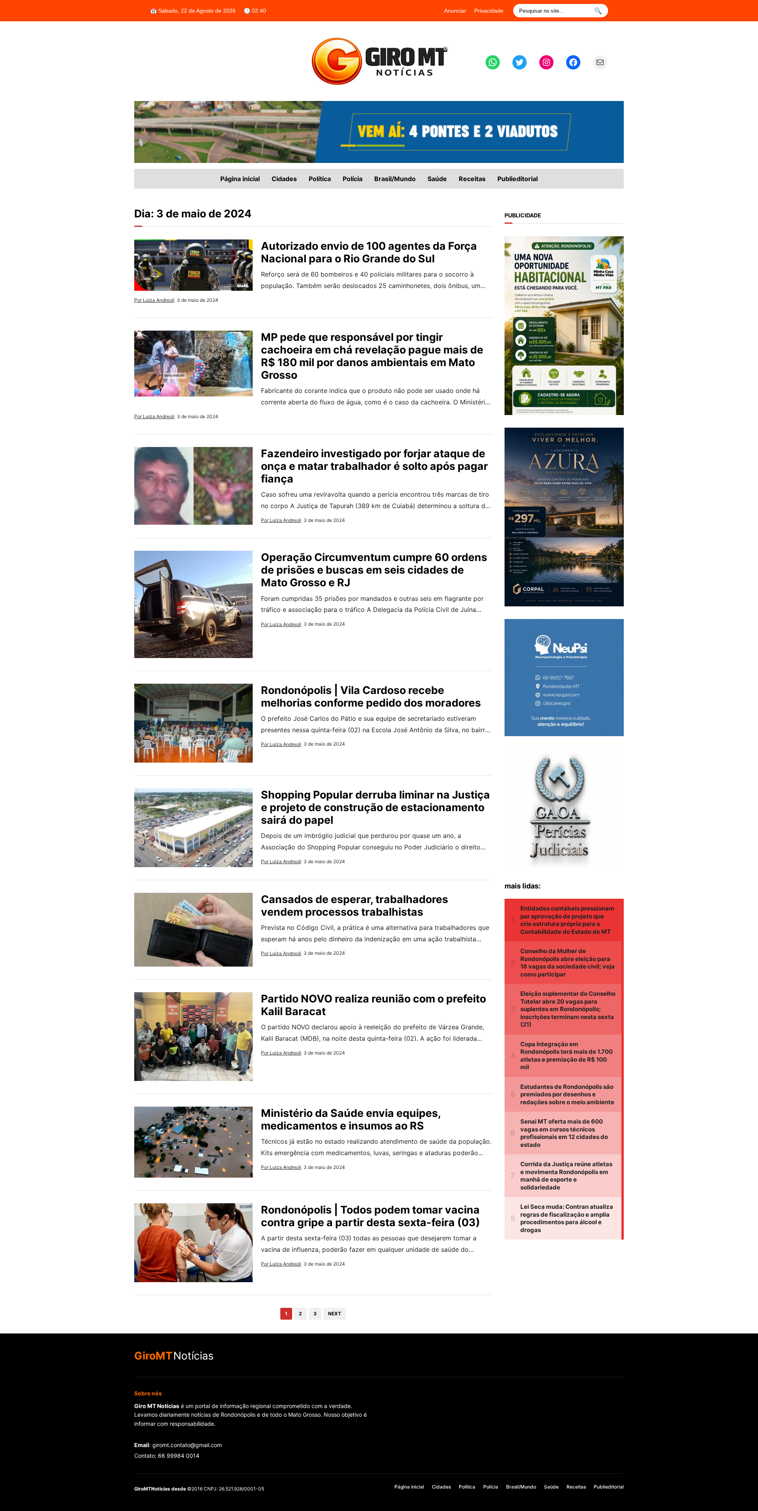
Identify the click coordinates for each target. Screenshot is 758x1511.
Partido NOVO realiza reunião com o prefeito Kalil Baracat (373, 1004)
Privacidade (488, 10)
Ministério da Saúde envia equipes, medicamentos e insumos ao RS (351, 1119)
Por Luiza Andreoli (154, 300)
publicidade (523, 215)
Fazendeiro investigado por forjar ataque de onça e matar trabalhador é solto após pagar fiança (374, 466)
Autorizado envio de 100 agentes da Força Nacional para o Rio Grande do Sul (369, 252)
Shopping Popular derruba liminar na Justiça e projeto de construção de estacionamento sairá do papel (375, 807)
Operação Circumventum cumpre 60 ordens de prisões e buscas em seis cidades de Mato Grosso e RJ (374, 570)
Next (334, 1314)
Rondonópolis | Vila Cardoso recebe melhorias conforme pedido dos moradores (371, 696)
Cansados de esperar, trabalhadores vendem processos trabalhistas (354, 905)
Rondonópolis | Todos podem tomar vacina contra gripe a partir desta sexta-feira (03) (370, 1216)
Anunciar (455, 10)
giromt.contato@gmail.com (187, 1445)
